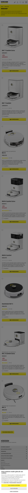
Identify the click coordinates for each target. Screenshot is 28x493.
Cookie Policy (6, 482)
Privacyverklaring (12, 482)
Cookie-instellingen (14, 491)
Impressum (19, 482)
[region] (14, 481)
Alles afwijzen (14, 488)
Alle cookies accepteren (14, 485)
